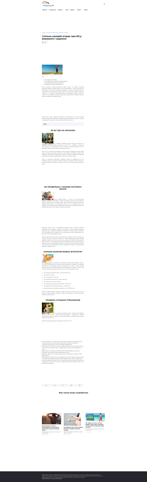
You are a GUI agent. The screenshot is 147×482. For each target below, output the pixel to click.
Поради (72, 9)
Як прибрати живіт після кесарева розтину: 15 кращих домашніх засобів (73, 429)
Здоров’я (60, 9)
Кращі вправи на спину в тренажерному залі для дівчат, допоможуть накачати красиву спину (50, 428)
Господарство (52, 9)
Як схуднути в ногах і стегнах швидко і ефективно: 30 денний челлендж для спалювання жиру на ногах (95, 425)
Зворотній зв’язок (46, 478)
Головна (43, 32)
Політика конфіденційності (56, 478)
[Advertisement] (73, 23)
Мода (67, 9)
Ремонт (79, 9)
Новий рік (44, 9)
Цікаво (86, 9)
